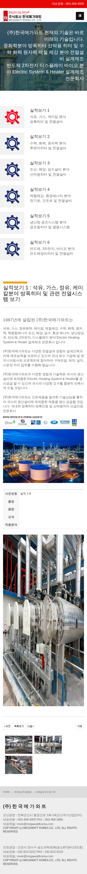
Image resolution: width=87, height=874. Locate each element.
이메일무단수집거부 (46, 792)
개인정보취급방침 (23, 792)
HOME (6, 792)
